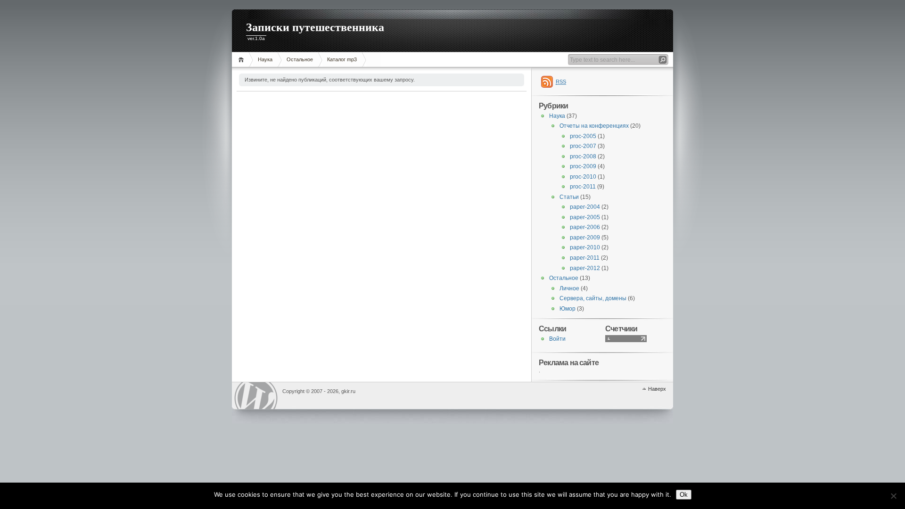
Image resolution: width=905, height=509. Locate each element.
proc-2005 (583, 136)
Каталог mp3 (342, 59)
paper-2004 (585, 207)
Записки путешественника (315, 27)
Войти (557, 339)
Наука (265, 59)
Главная (242, 59)
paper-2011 (585, 257)
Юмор (567, 308)
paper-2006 (585, 227)
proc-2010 (583, 176)
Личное (569, 288)
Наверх (657, 389)
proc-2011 (583, 186)
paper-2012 (585, 268)
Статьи (569, 197)
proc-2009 (583, 166)
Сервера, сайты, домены (592, 298)
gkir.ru (256, 395)
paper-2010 (585, 247)
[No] (893, 496)
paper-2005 (585, 217)
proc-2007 (583, 146)
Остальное (300, 59)
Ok (684, 494)
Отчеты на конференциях (594, 126)
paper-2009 (585, 237)
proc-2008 (583, 156)
